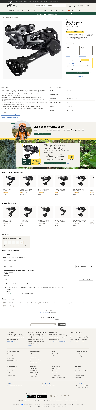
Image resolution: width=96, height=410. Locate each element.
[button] (32, 50)
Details (57, 319)
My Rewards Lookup (12, 356)
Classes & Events (34, 372)
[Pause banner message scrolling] (71, 13)
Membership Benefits (12, 360)
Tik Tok (54, 396)
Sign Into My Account (12, 353)
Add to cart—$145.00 (77, 72)
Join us (30, 345)
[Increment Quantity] (73, 43)
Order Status (33, 353)
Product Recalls (79, 404)
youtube (65, 396)
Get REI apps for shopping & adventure (36, 393)
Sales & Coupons (79, 353)
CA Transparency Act (35, 406)
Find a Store (47, 383)
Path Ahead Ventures (35, 377)
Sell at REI (54, 373)
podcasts (68, 396)
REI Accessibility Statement (59, 406)
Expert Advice (33, 370)
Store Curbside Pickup (35, 360)
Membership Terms (46, 406)
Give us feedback (44, 312)
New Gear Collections (12, 370)
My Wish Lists (10, 358)
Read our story (10, 341)
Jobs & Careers (56, 368)
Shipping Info (33, 362)
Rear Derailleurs (9, 17)
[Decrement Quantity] (67, 43)
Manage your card (79, 341)
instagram (51, 396)
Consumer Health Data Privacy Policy (65, 404)
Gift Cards (54, 356)
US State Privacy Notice (49, 404)
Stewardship (78, 377)
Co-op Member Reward (73, 63)
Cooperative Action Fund (81, 370)
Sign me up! (61, 324)
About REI (77, 368)
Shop (15, 6)
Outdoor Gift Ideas (57, 353)
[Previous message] (25, 13)
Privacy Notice (38, 404)
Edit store (68, 56)
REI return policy (79, 76)
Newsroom (78, 373)
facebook (58, 396)
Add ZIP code (82, 56)
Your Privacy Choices (28, 404)
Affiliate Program (56, 375)
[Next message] (69, 13)
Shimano (68, 19)
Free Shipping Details (80, 356)
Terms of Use (16, 404)
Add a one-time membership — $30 (55, 163)
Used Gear (9, 373)
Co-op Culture (56, 370)
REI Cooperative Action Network (57, 341)
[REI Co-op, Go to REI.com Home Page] (9, 5)
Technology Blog (79, 375)
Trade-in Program (11, 375)
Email (32, 322)
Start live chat (43, 134)
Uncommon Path (34, 374)
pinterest (61, 396)
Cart (88, 5)
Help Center (12, 383)
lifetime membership (76, 65)
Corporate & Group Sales (58, 377)
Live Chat (80, 383)
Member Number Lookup (13, 368)
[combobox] (50, 5)
